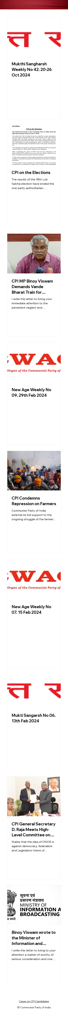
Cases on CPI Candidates (34, 1001)
